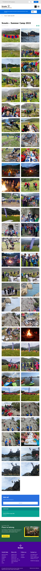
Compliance (4, 557)
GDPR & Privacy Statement (5, 555)
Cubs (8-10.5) (13, 557)
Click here (37, 560)
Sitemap (3, 560)
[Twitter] (38, 25)
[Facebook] (37, 25)
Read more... (33, 12)
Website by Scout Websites (34, 568)
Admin (3, 562)
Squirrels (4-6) (14, 554)
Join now (20, 503)
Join (2, 561)
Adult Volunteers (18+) (14, 562)
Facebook (23, 554)
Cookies (3, 558)
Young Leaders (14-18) (15, 560)
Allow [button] (36, 1)
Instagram (23, 557)
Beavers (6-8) (13, 556)
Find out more (6, 536)
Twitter (22, 556)
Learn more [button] (13, 1)
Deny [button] (31, 1)
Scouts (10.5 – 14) (14, 558)
